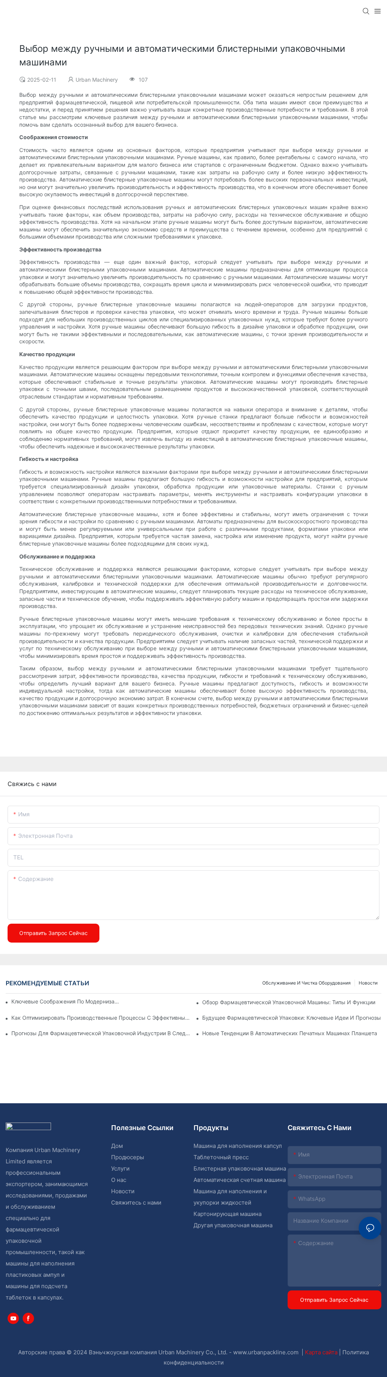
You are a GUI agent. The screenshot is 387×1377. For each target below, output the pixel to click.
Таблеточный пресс (221, 1157)
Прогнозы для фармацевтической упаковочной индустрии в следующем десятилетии (100, 1033)
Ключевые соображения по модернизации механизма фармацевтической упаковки (65, 1001)
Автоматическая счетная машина (240, 1179)
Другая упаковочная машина (233, 1225)
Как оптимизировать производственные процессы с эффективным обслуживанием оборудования (100, 1017)
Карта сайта (322, 1352)
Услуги (120, 1168)
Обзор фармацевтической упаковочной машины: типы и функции (288, 1002)
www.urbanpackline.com (266, 1352)
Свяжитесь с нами (136, 1202)
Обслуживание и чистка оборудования (306, 983)
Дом (117, 1145)
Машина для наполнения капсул (238, 1145)
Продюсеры (127, 1157)
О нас (118, 1179)
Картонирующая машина (228, 1213)
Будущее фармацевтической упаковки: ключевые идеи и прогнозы (291, 1017)
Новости (368, 983)
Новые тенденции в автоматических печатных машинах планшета (289, 1033)
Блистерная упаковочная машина (240, 1168)
